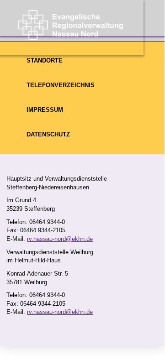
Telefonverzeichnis (61, 85)
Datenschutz (48, 134)
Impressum (45, 109)
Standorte (45, 60)
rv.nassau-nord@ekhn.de (60, 238)
